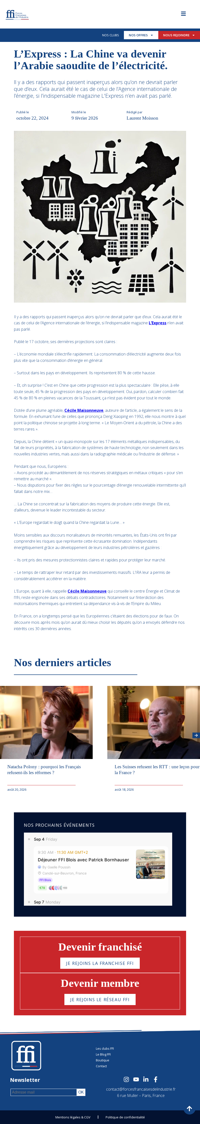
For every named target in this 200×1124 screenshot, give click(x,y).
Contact (101, 1066)
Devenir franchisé (100, 947)
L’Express (157, 323)
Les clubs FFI (105, 1048)
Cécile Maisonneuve (83, 410)
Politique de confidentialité (125, 1117)
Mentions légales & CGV (72, 1117)
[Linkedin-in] (146, 1079)
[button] (196, 735)
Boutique (102, 1060)
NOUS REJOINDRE (176, 35)
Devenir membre (100, 983)
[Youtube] (136, 1079)
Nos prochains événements (59, 825)
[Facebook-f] (156, 1079)
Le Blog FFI (103, 1054)
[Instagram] (126, 1079)
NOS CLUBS (110, 35)
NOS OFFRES (138, 35)
